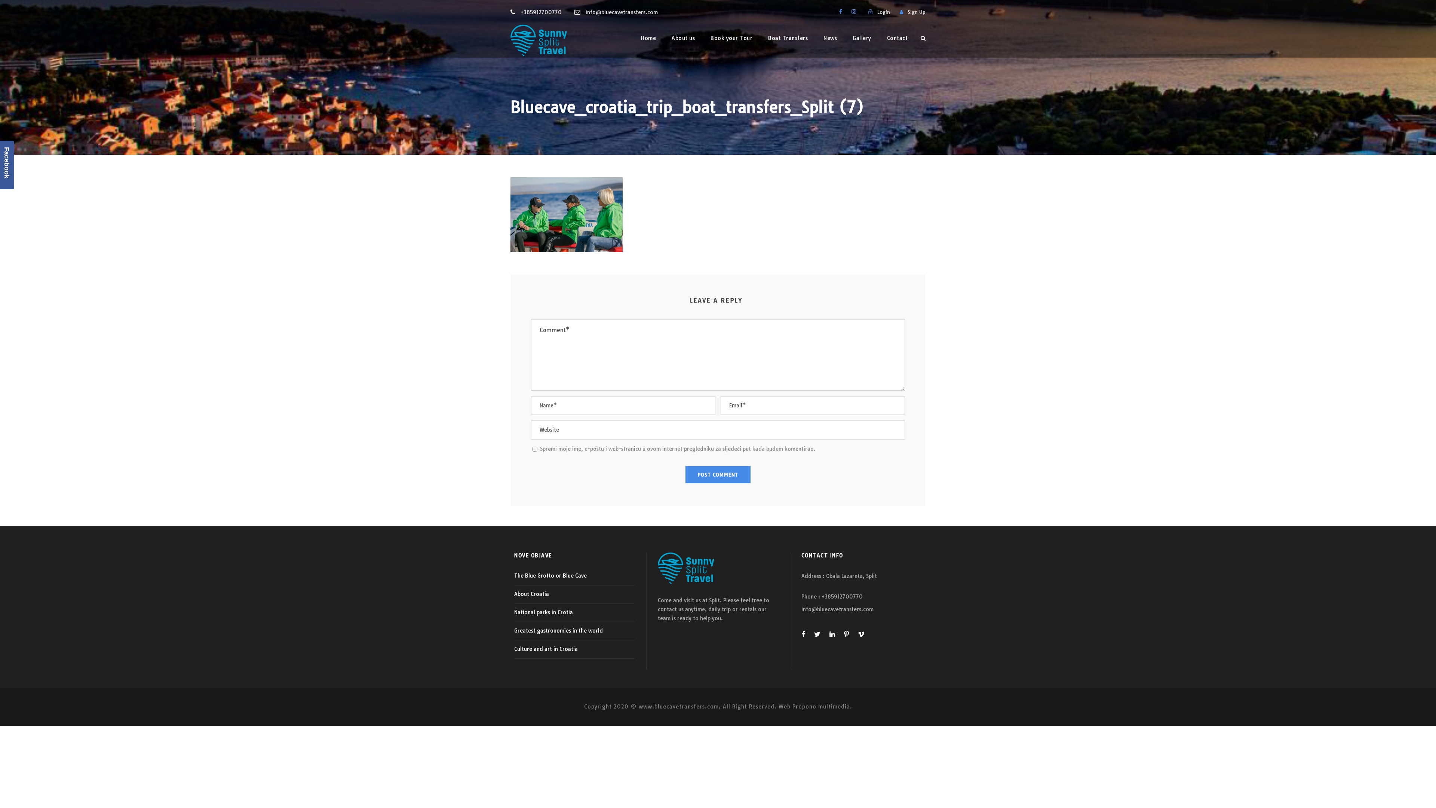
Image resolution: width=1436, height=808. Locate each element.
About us (683, 38)
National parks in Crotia (543, 612)
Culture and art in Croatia (546, 649)
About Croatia (531, 594)
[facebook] (840, 11)
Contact (897, 38)
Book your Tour (731, 38)
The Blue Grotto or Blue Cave (550, 575)
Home (648, 38)
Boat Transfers (788, 38)
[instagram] (854, 11)
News (830, 38)
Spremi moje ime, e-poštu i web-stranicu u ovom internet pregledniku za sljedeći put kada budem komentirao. (678, 449)
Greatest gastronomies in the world (558, 630)
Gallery (862, 38)
